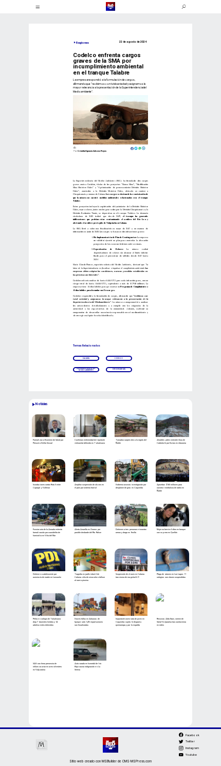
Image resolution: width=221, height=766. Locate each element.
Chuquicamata (119, 369)
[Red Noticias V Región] (37, 6)
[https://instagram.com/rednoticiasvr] (181, 750)
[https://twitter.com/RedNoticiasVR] (181, 743)
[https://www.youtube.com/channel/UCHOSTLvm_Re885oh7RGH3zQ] (181, 756)
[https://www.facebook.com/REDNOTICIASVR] (181, 735)
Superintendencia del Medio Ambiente (86, 369)
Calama (86, 358)
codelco (119, 358)
